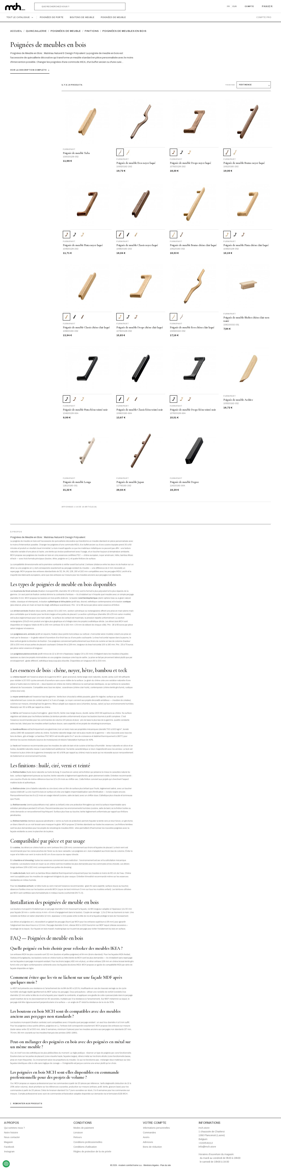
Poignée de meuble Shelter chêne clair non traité (246, 319)
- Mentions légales (150, 1165)
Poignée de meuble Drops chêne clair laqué (139, 327)
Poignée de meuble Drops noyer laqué (190, 163)
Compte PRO (263, 17)
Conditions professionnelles (88, 1142)
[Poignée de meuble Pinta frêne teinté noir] (74, 234)
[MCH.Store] (17, 6)
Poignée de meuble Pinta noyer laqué (83, 245)
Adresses (148, 1142)
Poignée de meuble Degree (184, 482)
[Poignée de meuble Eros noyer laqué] (181, 316)
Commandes (149, 1132)
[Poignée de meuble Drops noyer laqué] (136, 316)
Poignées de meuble (113, 17)
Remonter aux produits (26, 1103)
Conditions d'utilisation (85, 1147)
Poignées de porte (51, 17)
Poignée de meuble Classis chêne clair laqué (86, 327)
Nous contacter (12, 1137)
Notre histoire (11, 1132)
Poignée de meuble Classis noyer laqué (137, 245)
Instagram (9, 1151)
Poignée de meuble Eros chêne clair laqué (192, 327)
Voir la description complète (29, 70)
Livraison (78, 1132)
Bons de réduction (152, 1147)
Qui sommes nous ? (14, 1128)
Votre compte (154, 1122)
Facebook (9, 1147)
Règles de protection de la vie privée (92, 1151)
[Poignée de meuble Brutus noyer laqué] (181, 234)
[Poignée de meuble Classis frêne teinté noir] (128, 234)
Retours (78, 1137)
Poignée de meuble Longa (77, 482)
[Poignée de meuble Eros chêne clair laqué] (128, 152)
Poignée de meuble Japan (130, 482)
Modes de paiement (84, 1128)
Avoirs (146, 1137)
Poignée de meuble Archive (238, 399)
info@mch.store (207, 1146)
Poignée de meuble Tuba (76, 153)
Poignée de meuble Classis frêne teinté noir (139, 409)
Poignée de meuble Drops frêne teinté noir (193, 409)
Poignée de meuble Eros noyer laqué (135, 163)
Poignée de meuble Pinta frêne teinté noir (85, 409)
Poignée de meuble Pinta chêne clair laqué (245, 245)
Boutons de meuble (82, 17)
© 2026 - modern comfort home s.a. (126, 1165)
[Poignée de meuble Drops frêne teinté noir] (181, 152)
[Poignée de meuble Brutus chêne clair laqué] (235, 152)
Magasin (8, 1142)
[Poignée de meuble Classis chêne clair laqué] (136, 234)
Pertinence (245, 85)
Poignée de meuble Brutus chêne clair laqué (193, 245)
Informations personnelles (156, 1128)
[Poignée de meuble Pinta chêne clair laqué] (82, 234)
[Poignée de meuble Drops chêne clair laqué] (189, 152)
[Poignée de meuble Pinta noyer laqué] (243, 234)
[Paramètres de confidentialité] (6, 1164)
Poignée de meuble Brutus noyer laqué (244, 163)
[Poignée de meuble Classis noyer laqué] (82, 316)
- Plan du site (165, 1165)
